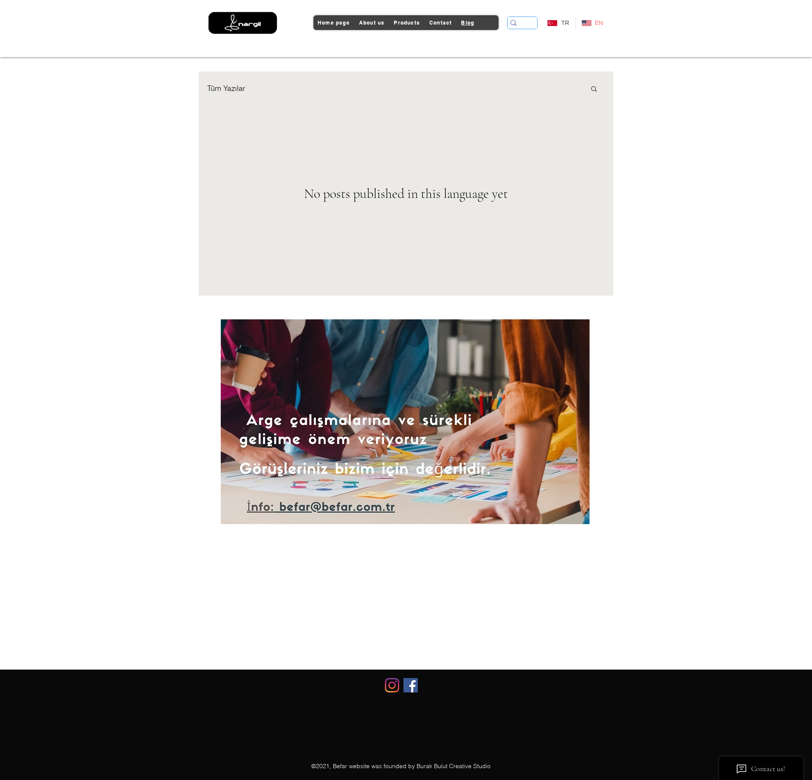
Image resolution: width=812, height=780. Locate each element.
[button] (594, 89)
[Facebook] (410, 685)
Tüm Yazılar (226, 88)
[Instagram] (392, 685)
